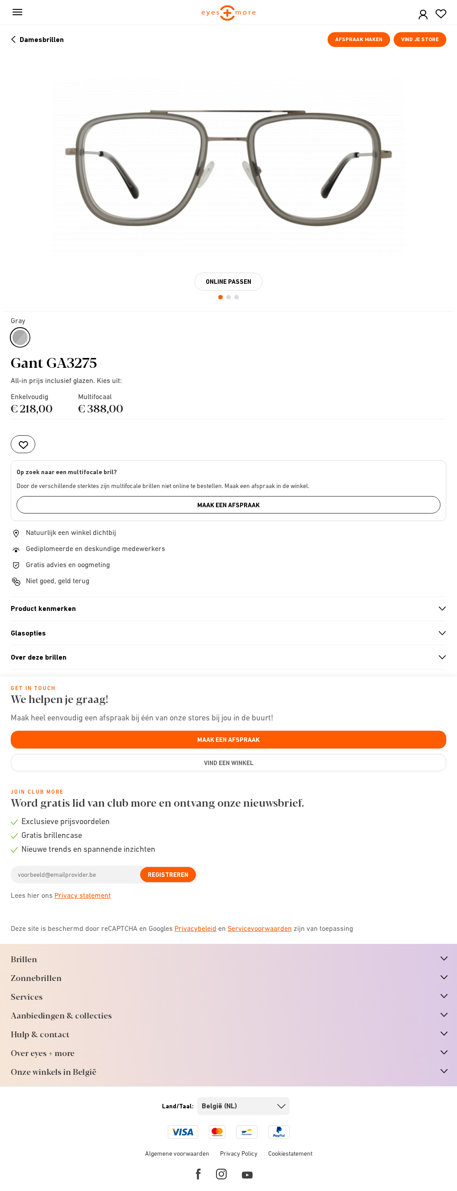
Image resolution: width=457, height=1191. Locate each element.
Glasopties (225, 633)
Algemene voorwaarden (177, 1153)
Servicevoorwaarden (260, 928)
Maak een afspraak (228, 505)
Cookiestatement (290, 1153)
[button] (423, 15)
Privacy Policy (239, 1153)
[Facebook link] (198, 1174)
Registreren (168, 874)
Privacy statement (82, 895)
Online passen (228, 281)
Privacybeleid (195, 928)
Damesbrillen (42, 39)
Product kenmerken (225, 608)
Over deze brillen (225, 657)
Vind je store (420, 39)
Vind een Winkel (228, 762)
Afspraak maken (358, 39)
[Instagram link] (221, 1174)
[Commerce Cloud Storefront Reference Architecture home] (228, 13)
